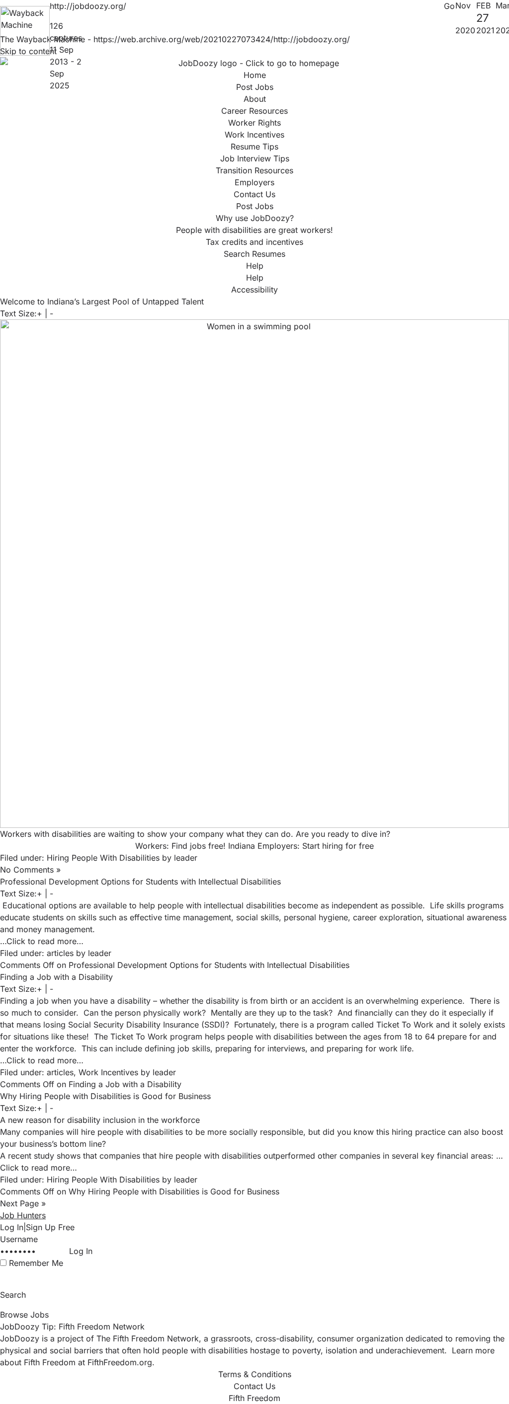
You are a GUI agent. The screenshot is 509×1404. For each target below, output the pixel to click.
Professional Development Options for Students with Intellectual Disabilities (140, 882)
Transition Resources (254, 170)
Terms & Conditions (254, 1374)
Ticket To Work (404, 1025)
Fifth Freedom (254, 1398)
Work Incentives (254, 135)
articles (60, 953)
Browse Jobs (24, 1315)
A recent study (27, 1156)
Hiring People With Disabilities (103, 858)
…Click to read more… (42, 941)
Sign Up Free (50, 1227)
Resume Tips (254, 146)
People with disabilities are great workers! (254, 230)
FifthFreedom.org (119, 1362)
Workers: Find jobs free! (180, 846)
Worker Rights (254, 123)
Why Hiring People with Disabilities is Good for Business (105, 1096)
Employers (254, 182)
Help (254, 266)
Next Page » (23, 1203)
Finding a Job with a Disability (56, 977)
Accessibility (254, 290)
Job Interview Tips (254, 158)
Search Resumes (254, 254)
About (255, 99)
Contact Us (254, 194)
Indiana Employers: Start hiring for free (301, 846)
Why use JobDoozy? (255, 218)
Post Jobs (254, 206)
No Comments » (30, 870)
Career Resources (254, 111)
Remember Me (36, 1263)
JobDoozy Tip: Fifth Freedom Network (72, 1326)
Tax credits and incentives (254, 242)
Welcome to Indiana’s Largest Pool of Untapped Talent (102, 301)
